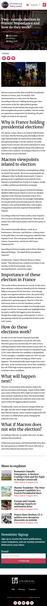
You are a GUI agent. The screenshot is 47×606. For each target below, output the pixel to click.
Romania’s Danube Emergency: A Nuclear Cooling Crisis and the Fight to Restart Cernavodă (29, 475)
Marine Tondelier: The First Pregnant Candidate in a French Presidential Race (29, 490)
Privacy (22, 589)
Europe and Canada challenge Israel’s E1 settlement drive (25, 504)
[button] (4, 58)
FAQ (13, 589)
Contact (32, 589)
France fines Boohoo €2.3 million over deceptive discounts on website (28, 517)
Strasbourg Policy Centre (20, 597)
